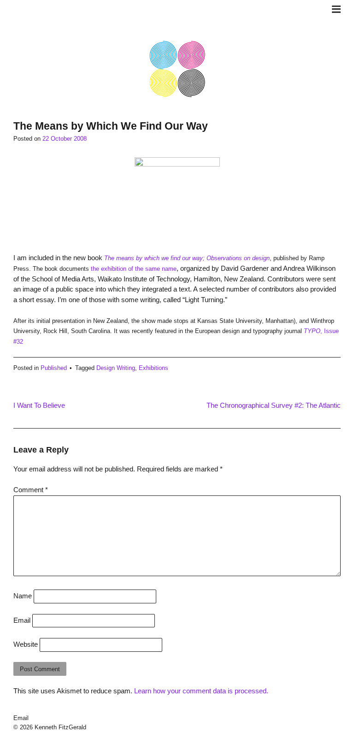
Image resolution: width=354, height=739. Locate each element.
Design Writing (115, 367)
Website (25, 644)
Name (22, 596)
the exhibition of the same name (134, 268)
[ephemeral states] (177, 96)
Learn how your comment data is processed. (201, 691)
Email (21, 620)
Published (54, 367)
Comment (30, 490)
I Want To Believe (39, 405)
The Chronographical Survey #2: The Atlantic (273, 405)
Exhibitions (153, 367)
